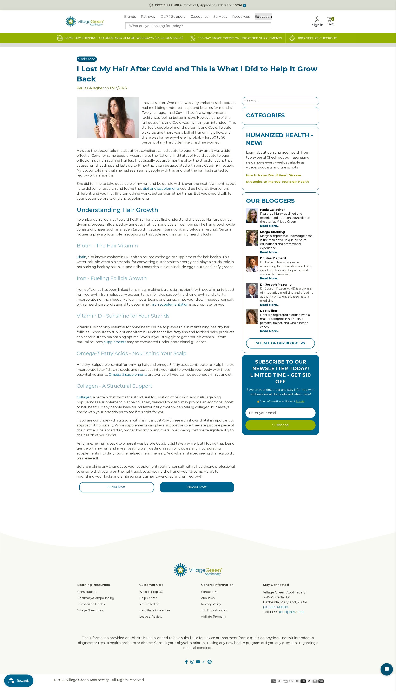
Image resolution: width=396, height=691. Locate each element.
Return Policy (149, 604)
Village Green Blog (90, 610)
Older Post (117, 487)
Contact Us (209, 592)
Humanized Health (91, 604)
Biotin (81, 257)
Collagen (84, 397)
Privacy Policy (211, 604)
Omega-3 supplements (128, 375)
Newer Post (197, 487)
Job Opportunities (214, 610)
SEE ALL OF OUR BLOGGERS (280, 343)
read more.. (269, 226)
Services (220, 17)
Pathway (148, 17)
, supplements (114, 342)
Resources (241, 17)
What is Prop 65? (151, 592)
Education (263, 17)
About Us (207, 598)
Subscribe (280, 425)
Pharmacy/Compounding (95, 598)
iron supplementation (170, 304)
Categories (199, 17)
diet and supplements (161, 189)
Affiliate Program (213, 616)
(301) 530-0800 (275, 607)
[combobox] (198, 25)
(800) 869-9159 (291, 612)
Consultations (87, 592)
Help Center (148, 598)
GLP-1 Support (173, 17)
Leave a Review (150, 616)
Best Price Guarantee (154, 610)
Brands (130, 17)
